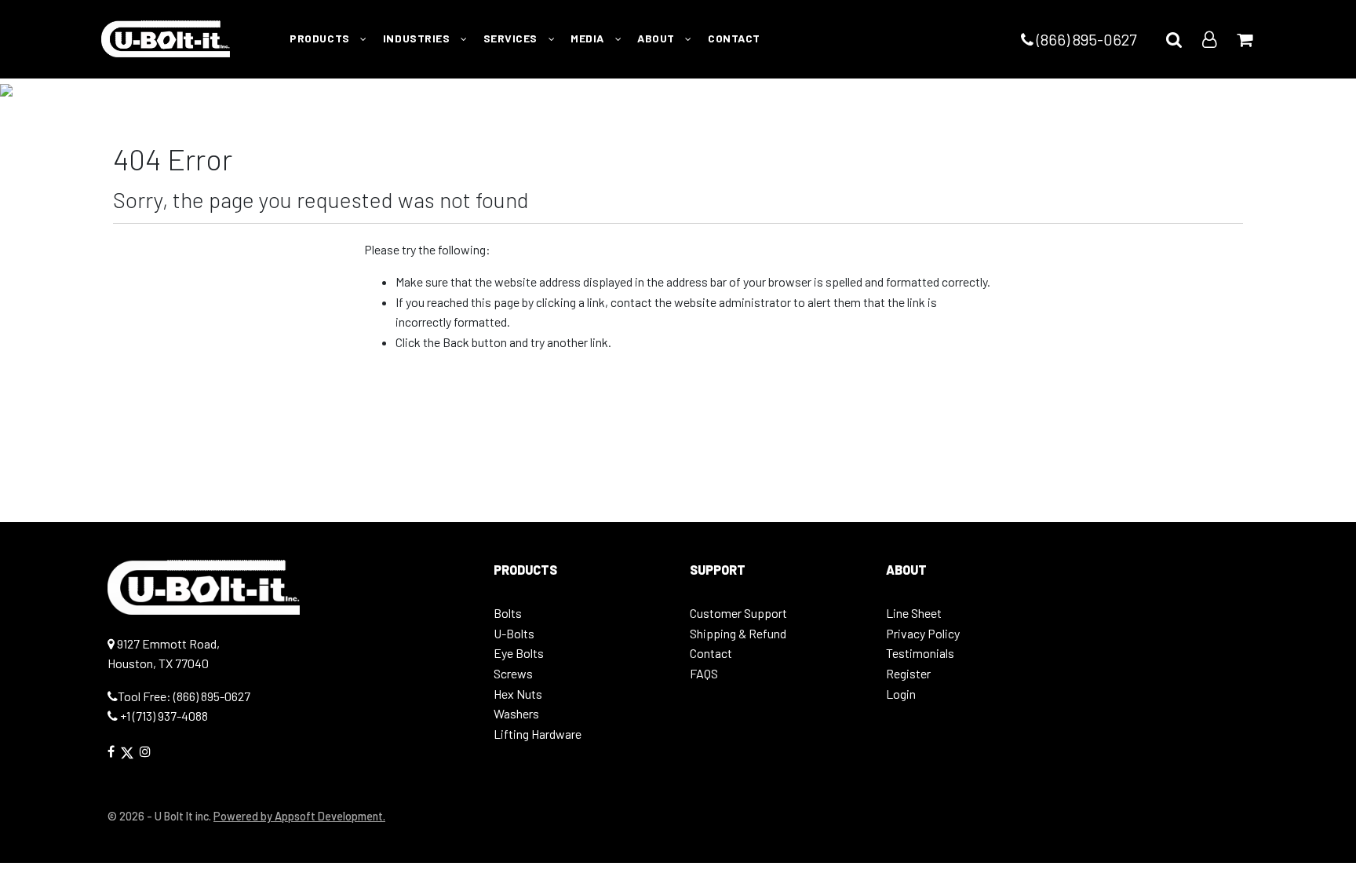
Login (901, 693)
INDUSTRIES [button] (418, 38)
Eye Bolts (519, 652)
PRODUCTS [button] (321, 38)
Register (908, 673)
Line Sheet (914, 612)
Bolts (508, 612)
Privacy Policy (923, 633)
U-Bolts (514, 633)
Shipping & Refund (738, 633)
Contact (711, 652)
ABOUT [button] (657, 38)
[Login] (1209, 39)
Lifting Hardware (537, 733)
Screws (513, 673)
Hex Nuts (518, 693)
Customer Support (738, 612)
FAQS (704, 673)
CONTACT (734, 38)
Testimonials (920, 652)
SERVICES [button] (512, 38)
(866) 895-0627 (1084, 39)
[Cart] (1244, 39)
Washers (516, 713)
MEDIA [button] (588, 38)
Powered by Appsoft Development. (299, 816)
